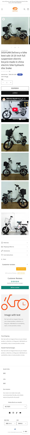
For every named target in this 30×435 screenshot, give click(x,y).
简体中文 (20, 423)
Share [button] (4, 259)
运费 (7, 76)
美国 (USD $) (9, 423)
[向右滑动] (18, 47)
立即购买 (15, 93)
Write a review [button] (15, 287)
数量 (2, 79)
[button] (2, 9)
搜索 (4, 373)
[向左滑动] (11, 47)
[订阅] (25, 407)
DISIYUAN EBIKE (13, 432)
